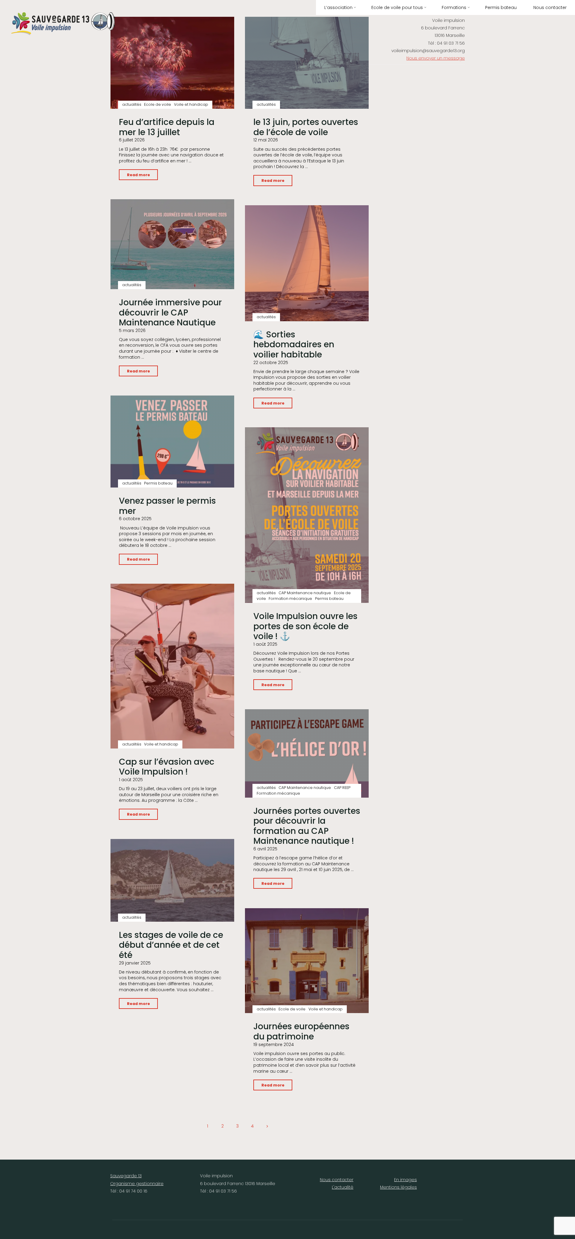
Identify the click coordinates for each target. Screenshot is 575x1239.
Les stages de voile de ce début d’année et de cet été (171, 945)
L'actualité (342, 1187)
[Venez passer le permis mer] (172, 442)
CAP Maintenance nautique (305, 593)
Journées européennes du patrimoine (301, 1031)
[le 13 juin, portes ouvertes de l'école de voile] (307, 63)
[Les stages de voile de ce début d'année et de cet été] (172, 880)
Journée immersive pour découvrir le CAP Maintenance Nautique (170, 312)
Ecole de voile (157, 104)
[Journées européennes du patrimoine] (307, 960)
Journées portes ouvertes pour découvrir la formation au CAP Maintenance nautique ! (306, 826)
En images (405, 1180)
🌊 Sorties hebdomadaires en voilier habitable (293, 344)
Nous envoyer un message (435, 58)
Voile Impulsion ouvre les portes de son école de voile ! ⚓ (305, 626)
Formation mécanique (290, 598)
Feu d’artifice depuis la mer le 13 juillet (166, 127)
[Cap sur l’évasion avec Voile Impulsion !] (172, 666)
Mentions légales (398, 1187)
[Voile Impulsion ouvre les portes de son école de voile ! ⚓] (307, 515)
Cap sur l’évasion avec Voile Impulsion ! (166, 767)
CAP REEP (342, 787)
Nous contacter (336, 1180)
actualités (131, 104)
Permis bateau (158, 483)
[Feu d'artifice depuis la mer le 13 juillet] (172, 63)
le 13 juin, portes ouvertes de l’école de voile (305, 127)
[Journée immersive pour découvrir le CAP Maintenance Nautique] (172, 244)
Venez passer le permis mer (167, 506)
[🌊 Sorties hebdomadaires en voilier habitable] (307, 263)
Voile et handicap (191, 104)
